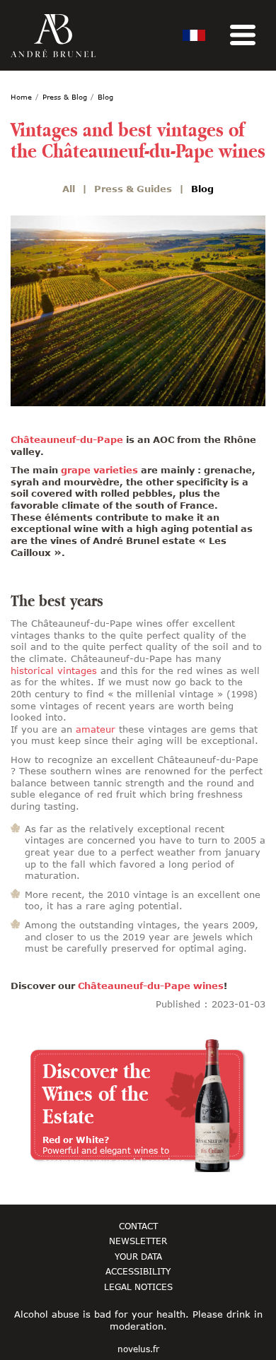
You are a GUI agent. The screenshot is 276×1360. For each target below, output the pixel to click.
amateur (95, 729)
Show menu (242, 35)
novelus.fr (138, 1349)
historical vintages (54, 670)
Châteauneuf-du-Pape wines (151, 985)
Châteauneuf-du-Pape (67, 439)
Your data (138, 1256)
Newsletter (138, 1241)
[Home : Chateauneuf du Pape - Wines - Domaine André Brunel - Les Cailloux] (53, 35)
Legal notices (138, 1286)
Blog (202, 188)
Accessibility (138, 1271)
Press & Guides (133, 188)
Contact (138, 1226)
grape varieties (99, 469)
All (68, 188)
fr (194, 35)
